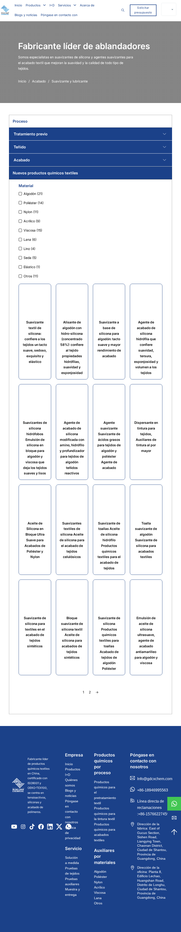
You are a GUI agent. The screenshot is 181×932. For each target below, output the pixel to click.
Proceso (20, 121)
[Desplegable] (44, 5)
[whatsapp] (174, 804)
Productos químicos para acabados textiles (104, 832)
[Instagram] (23, 826)
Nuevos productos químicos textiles (45, 173)
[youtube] (14, 826)
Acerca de (87, 5)
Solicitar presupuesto (143, 10)
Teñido (20, 147)
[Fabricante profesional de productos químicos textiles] (5, 10)
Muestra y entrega (72, 891)
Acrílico (99, 887)
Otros (98, 903)
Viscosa (100, 892)
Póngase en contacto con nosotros (71, 811)
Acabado (39, 81)
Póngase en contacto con (59, 15)
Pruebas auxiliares (72, 881)
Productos (33, 5)
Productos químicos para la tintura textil (104, 813)
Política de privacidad (72, 833)
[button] (90, 134)
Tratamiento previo (31, 134)
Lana (98, 898)
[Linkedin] (50, 826)
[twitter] (59, 826)
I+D (51, 5)
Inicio (18, 5)
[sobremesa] (174, 832)
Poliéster (100, 877)
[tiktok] (32, 826)
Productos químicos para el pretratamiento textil (105, 792)
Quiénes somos (71, 782)
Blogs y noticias (26, 15)
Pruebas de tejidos (72, 870)
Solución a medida (72, 860)
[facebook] (41, 826)
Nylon (98, 882)
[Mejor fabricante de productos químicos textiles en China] (18, 785)
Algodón (100, 871)
